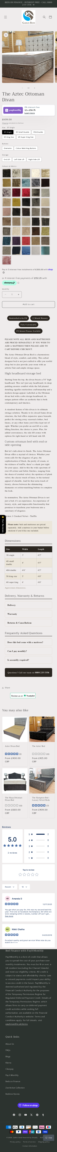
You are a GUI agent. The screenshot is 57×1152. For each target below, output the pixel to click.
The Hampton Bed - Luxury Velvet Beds (41, 799)
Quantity (5, 289)
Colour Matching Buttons (26, 148)
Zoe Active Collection (15, 1088)
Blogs (8, 1057)
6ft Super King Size (26, 137)
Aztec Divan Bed (12, 746)
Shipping (5, 123)
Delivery (11, 605)
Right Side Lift (34, 159)
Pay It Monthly (12, 1075)
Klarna (8, 1063)
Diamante (8, 148)
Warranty (12, 613)
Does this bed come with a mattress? (25, 642)
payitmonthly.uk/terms (17, 1024)
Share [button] (7, 688)
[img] (11, 754)
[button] (5, 17)
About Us (10, 1044)
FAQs (8, 1050)
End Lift (7, 159)
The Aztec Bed (38, 746)
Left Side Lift (19, 159)
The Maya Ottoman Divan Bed (13, 799)
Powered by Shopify (30, 1137)
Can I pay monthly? (17, 651)
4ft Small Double (22, 132)
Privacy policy (15, 1142)
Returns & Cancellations (19, 622)
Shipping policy (44, 1142)
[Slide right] (35, 88)
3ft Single (8, 132)
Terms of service (29, 1142)
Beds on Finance (13, 1081)
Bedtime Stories (13, 1094)
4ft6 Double (38, 132)
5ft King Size (9, 137)
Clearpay (10, 1069)
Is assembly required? (18, 659)
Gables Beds (17, 1137)
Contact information (30, 1146)
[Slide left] (22, 88)
